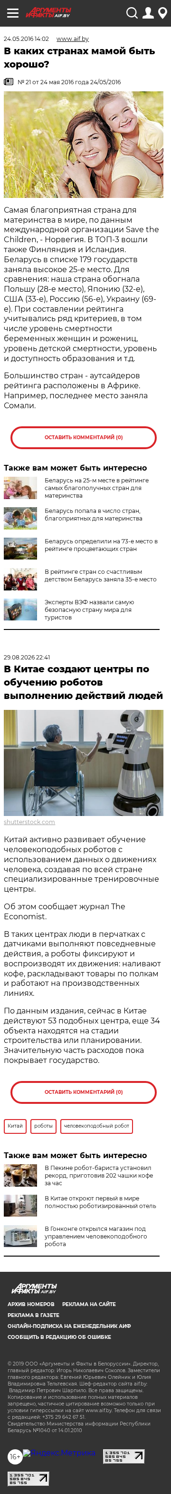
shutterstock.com (29, 822)
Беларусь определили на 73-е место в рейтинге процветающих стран (101, 545)
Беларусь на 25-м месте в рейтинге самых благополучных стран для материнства (97, 488)
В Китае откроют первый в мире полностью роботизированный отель (100, 1202)
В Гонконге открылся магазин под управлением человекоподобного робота (96, 1236)
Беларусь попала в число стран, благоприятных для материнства (93, 514)
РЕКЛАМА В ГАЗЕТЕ (33, 1315)
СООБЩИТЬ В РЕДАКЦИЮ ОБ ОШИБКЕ (59, 1337)
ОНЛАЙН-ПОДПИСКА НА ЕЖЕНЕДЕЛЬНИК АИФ (69, 1326)
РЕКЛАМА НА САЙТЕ (89, 1304)
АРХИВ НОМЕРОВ (31, 1304)
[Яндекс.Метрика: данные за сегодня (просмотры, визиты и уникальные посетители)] (59, 1453)
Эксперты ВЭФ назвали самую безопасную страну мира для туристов (89, 610)
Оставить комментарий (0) (84, 437)
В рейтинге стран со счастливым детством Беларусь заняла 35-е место (101, 575)
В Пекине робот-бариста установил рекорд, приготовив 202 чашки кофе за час (99, 1175)
